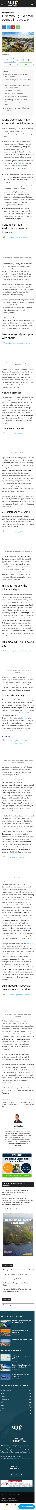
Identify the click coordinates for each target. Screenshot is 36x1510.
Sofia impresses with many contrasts (15, 1274)
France (28, 816)
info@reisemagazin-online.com (19, 1458)
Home (3, 9)
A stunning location (13, 87)
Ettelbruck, (30, 944)
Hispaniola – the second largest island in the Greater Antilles (21, 1357)
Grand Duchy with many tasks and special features (16, 76)
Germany (24, 718)
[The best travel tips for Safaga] (5, 1342)
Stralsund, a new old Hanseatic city (27, 1103)
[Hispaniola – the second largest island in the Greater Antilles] (5, 1357)
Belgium (22, 163)
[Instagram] (16, 1475)
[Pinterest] (13, 27)
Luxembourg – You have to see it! (16, 100)
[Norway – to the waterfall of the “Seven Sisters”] (5, 1323)
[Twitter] (9, 27)
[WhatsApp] (18, 27)
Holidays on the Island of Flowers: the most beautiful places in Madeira (17, 1290)
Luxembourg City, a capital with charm (17, 85)
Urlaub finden (26, 1506)
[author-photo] (18, 1123)
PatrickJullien (7, 23)
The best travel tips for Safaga (13, 1279)
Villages (10, 105)
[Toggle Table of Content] (29, 71)
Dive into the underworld (14, 90)
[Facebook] (4, 27)
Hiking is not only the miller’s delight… (17, 96)
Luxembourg (11, 12)
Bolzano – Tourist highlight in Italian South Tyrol (10, 1104)
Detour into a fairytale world (15, 93)
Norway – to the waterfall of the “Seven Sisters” (18, 1270)
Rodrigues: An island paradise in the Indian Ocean (16, 1284)
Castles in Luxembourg (14, 102)
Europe (9, 9)
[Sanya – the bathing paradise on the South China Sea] (5, 1367)
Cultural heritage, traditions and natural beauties (18, 81)
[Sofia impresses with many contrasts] (5, 1332)
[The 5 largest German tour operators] (5, 1377)
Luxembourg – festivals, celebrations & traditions (17, 109)
